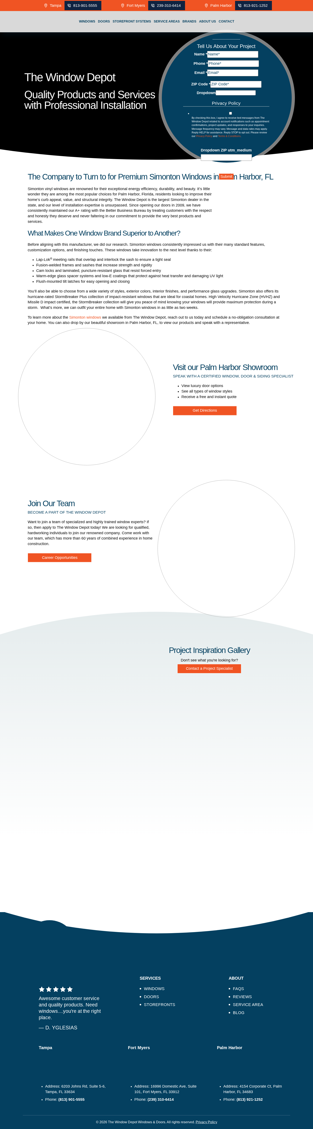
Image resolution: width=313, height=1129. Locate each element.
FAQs (238, 988)
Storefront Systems (132, 21)
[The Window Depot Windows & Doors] (36, 32)
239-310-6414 (169, 5)
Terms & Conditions (229, 135)
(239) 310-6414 (161, 1099)
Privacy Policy (204, 135)
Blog (238, 1012)
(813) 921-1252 (250, 1099)
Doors (104, 21)
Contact (226, 21)
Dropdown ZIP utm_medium (226, 150)
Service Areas (167, 21)
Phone (201, 63)
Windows (87, 21)
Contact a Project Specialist (209, 668)
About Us (207, 21)
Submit (226, 176)
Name (200, 54)
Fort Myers (136, 5)
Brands (189, 21)
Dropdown (206, 92)
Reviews (242, 997)
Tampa (55, 5)
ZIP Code (200, 84)
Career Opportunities (60, 557)
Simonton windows (85, 317)
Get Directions (205, 410)
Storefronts (159, 1004)
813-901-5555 (85, 5)
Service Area (248, 1004)
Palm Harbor (221, 5)
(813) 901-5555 (71, 1099)
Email (200, 73)
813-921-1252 (256, 5)
